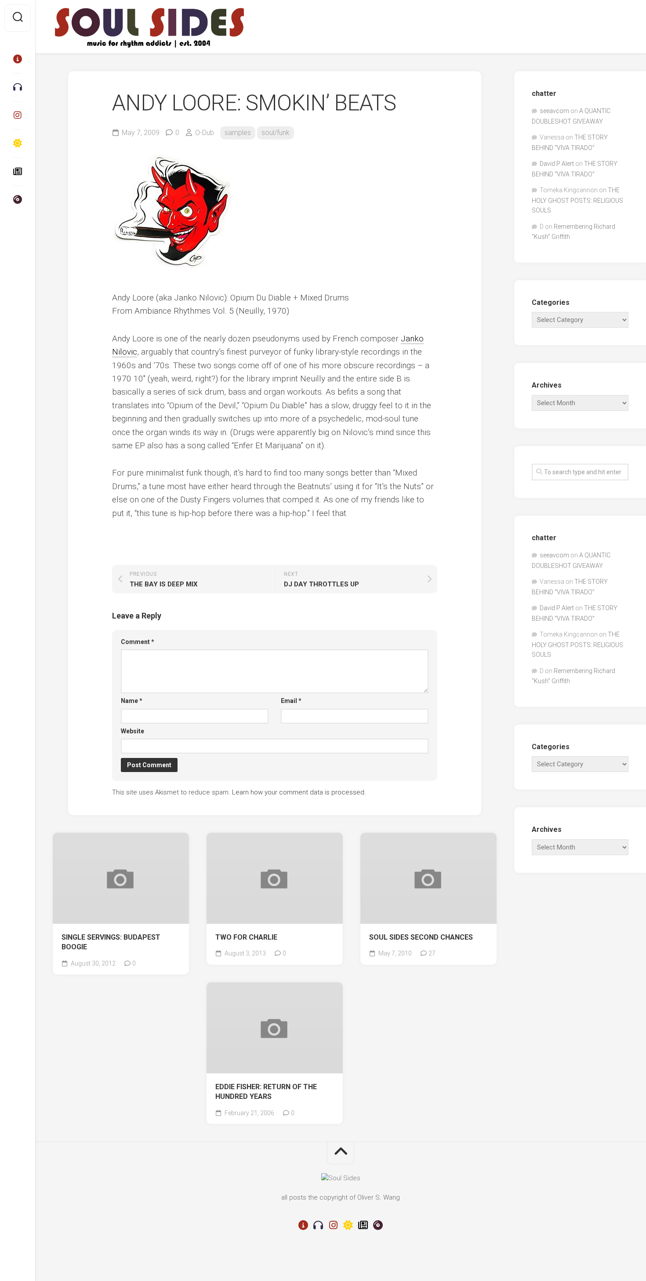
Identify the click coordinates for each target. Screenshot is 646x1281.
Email (291, 700)
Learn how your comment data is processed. (299, 792)
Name (131, 700)
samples (238, 132)
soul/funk (275, 132)
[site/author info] (17, 59)
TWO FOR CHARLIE (246, 937)
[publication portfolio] (17, 171)
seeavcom (554, 110)
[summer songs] (17, 143)
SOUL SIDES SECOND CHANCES (421, 937)
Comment (137, 641)
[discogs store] (17, 199)
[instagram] (17, 115)
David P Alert (557, 163)
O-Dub (204, 132)
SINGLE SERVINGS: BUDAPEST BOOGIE (111, 942)
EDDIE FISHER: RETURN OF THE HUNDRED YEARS (266, 1092)
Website (132, 731)
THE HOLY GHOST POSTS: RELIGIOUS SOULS (577, 200)
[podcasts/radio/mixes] (17, 87)
